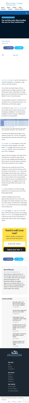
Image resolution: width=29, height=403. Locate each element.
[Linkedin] (9, 13)
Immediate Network (13, 391)
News (9, 364)
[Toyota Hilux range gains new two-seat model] (7, 312)
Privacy (14, 401)
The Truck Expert (12, 388)
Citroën (3, 143)
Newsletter (11, 379)
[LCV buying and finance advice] (15, 4)
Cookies (19, 401)
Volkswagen (5, 149)
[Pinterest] (12, 291)
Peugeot (18, 171)
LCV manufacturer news (8, 17)
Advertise (10, 377)
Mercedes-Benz (6, 80)
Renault (19, 210)
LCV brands (11, 369)
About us (10, 374)
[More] (25, 47)
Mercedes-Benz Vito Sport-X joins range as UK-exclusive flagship (19, 303)
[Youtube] (17, 291)
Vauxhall (6, 204)
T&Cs (8, 401)
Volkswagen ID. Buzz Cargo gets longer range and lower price (19, 318)
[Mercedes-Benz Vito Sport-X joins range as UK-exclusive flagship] (7, 304)
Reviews (10, 367)
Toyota (10, 143)
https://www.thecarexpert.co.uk (12, 272)
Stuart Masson (6, 41)
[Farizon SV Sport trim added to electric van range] (7, 344)
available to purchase (18, 108)
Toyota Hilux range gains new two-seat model (20, 311)
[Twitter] (13, 13)
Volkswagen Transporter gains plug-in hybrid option (19, 335)
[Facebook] (2, 13)
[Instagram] (5, 13)
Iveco (12, 210)
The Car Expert (12, 386)
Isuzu (3, 189)
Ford (6, 147)
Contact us (11, 381)
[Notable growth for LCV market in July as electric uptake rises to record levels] (7, 327)
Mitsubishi (8, 214)
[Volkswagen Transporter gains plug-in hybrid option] (7, 336)
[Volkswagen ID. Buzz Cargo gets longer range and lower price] (7, 319)
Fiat (13, 80)
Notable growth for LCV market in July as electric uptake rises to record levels (19, 327)
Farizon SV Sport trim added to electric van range (18, 343)
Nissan (3, 210)
